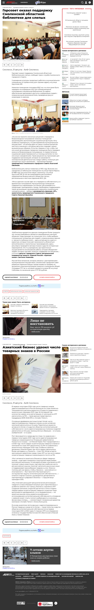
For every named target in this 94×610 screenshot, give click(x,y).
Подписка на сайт (28, 576)
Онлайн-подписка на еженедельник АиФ (48, 576)
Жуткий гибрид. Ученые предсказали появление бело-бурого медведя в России (80, 79)
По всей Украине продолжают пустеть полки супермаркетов (78, 95)
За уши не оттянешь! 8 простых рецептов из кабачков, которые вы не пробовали (80, 349)
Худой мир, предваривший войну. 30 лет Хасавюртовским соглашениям (80, 113)
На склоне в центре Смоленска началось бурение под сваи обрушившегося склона (76, 43)
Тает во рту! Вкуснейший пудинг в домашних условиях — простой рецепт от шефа (80, 361)
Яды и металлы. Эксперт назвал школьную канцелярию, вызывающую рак (79, 373)
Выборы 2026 (79, 576)
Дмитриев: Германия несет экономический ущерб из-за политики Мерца (77, 107)
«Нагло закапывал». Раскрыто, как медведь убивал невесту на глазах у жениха (80, 66)
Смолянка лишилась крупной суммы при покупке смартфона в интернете (76, 35)
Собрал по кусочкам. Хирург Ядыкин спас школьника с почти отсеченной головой (80, 72)
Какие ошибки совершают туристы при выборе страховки (79, 119)
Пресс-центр (34, 574)
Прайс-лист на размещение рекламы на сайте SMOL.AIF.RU (72, 574)
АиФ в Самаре (7, 393)
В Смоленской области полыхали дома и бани (76, 21)
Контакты (18, 576)
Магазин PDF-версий (67, 576)
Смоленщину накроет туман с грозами (77, 13)
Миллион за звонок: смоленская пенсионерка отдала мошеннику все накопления (76, 28)
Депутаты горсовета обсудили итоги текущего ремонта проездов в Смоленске (19, 312)
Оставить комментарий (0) (47, 277)
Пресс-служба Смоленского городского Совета (16, 60)
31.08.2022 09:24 (7, 7)
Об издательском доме (22, 574)
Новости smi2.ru (9, 339)
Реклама (42, 574)
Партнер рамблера (31, 603)
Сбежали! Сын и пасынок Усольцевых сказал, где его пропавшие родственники (80, 85)
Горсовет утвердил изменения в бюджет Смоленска (33, 219)
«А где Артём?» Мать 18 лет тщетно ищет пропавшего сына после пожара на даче (80, 60)
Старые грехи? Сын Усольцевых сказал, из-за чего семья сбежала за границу (80, 367)
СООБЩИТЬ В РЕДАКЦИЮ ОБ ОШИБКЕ (25, 578)
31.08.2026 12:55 (7, 344)
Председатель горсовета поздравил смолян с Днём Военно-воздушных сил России (48, 312)
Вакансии (50, 574)
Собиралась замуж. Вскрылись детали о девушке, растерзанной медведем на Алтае (79, 54)
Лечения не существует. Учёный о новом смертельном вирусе (79, 354)
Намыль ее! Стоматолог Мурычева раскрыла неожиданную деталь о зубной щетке (80, 379)
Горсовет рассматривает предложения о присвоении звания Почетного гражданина (48, 306)
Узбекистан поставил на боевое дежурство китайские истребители (79, 101)
